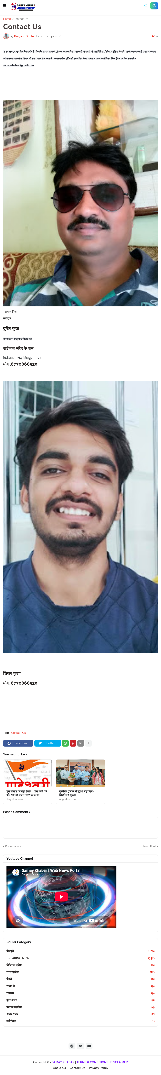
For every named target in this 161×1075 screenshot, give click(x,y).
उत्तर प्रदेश (80, 972)
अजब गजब (80, 1014)
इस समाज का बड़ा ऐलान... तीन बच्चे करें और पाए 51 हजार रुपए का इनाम (26, 793)
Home (7, 19)
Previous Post (13, 846)
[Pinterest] (73, 743)
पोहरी (80, 979)
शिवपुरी (80, 951)
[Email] (80, 743)
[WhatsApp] (65, 743)
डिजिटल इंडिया (80, 965)
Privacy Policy (98, 1068)
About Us (59, 1068)
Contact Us (21, 19)
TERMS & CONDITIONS (92, 1062)
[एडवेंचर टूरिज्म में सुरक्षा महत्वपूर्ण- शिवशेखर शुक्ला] (80, 773)
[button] (4, 5)
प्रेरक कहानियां (80, 1007)
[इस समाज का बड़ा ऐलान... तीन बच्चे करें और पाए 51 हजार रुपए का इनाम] (27, 773)
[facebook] (72, 1046)
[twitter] (80, 1046)
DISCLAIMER (119, 1062)
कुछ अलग (80, 1000)
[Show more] (88, 743)
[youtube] (89, 1046)
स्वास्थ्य (80, 993)
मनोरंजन (80, 1021)
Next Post (149, 846)
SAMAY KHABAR (63, 1062)
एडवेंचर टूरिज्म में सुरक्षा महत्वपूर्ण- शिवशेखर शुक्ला (76, 793)
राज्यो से (80, 986)
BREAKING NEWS (80, 958)
